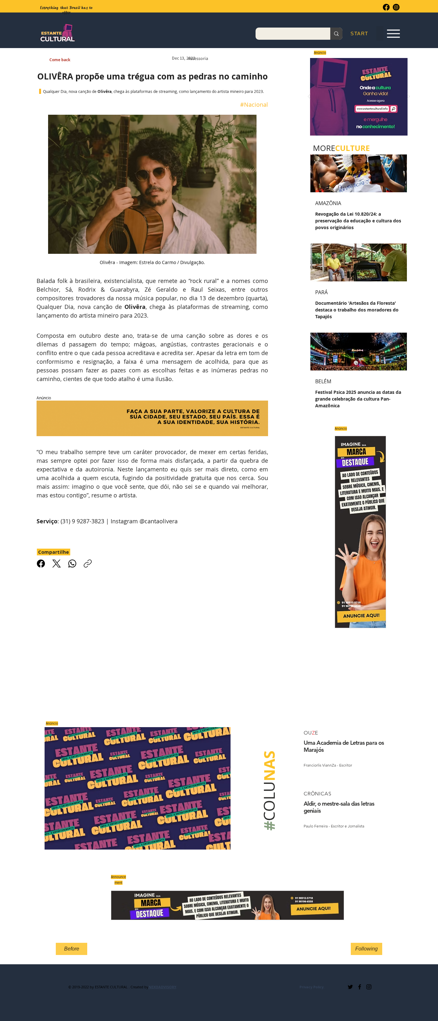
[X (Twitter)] (56, 564)
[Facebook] (386, 7)
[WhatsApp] (72, 564)
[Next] (408, 97)
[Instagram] (396, 7)
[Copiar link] (88, 564)
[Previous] (309, 97)
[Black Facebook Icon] (359, 987)
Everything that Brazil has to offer (66, 10)
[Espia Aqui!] (393, 34)
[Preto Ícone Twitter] (350, 987)
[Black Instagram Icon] (369, 987)
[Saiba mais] (356, 96)
